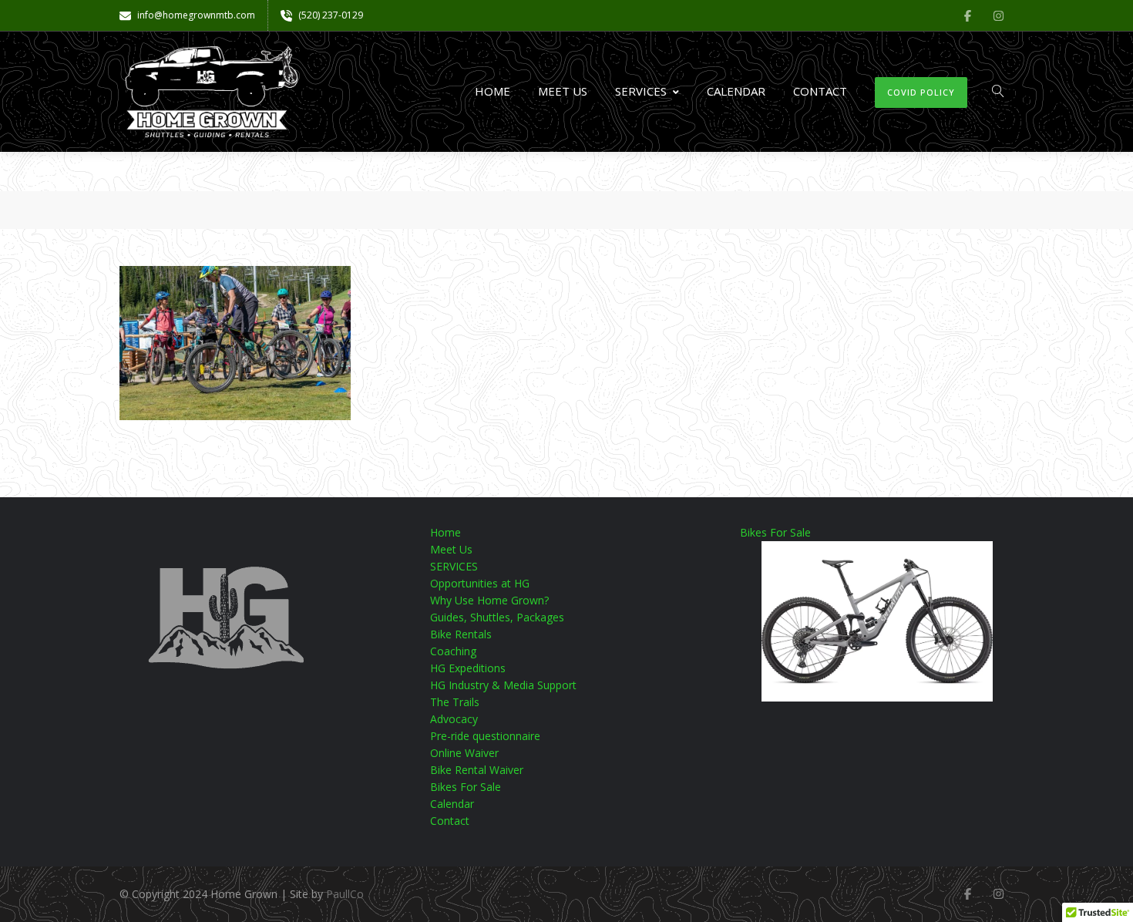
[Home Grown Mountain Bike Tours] (212, 91)
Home (492, 91)
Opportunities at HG (480, 583)
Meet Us (562, 91)
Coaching (453, 651)
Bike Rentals (461, 634)
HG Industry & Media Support (503, 685)
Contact (820, 91)
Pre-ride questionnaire (485, 736)
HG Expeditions (468, 668)
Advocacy (454, 719)
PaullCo (345, 894)
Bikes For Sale (465, 786)
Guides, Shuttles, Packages (497, 617)
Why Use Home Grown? (489, 600)
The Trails (454, 702)
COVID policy (921, 92)
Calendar (736, 91)
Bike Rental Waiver (476, 769)
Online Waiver (464, 752)
